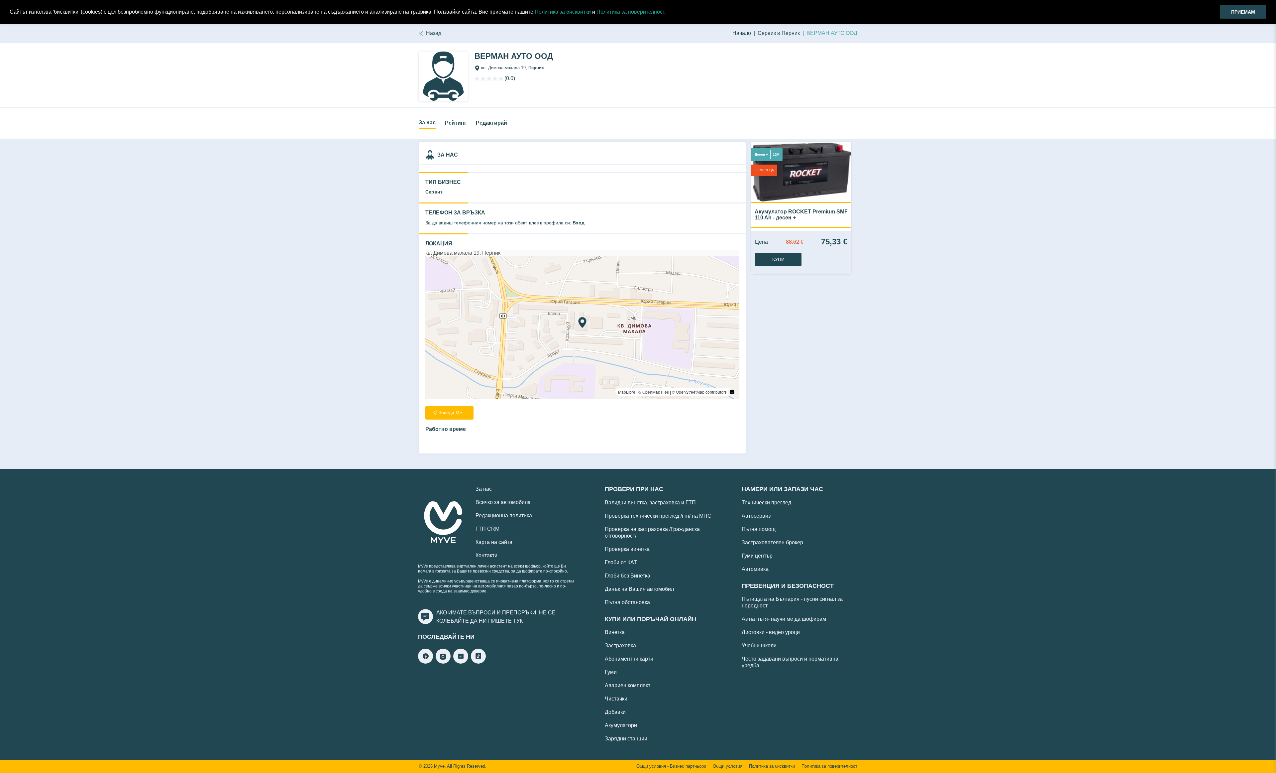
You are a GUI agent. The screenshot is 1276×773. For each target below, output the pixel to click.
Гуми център (757, 556)
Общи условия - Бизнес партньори (671, 766)
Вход (579, 222)
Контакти (486, 555)
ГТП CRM (487, 529)
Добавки (615, 712)
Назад (433, 33)
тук (518, 621)
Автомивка (755, 569)
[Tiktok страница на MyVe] (478, 662)
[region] (582, 327)
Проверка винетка (627, 549)
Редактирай (491, 123)
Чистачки (616, 699)
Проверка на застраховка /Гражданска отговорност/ (652, 532)
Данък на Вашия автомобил (639, 589)
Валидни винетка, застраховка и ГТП (650, 502)
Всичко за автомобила (503, 502)
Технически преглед (766, 502)
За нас (427, 122)
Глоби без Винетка (627, 576)
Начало (741, 33)
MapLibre (626, 392)
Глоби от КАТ (621, 562)
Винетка (615, 632)
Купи (778, 259)
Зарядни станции (626, 738)
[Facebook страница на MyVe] (425, 662)
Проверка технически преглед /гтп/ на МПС (658, 516)
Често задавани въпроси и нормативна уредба (790, 662)
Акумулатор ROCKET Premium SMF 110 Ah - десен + (801, 214)
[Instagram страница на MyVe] (443, 662)
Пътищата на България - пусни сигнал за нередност (792, 602)
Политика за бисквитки (563, 12)
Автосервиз (756, 516)
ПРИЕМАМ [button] (1243, 12)
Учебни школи (759, 645)
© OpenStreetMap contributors (699, 392)
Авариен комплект (627, 685)
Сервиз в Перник (779, 33)
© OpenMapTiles (653, 392)
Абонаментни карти (629, 659)
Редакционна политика (504, 515)
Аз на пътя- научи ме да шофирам (784, 619)
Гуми (611, 672)
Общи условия (727, 766)
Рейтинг (456, 123)
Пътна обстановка (627, 602)
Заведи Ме (450, 412)
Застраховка (620, 645)
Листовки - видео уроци (771, 632)
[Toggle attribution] (732, 392)
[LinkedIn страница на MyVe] (460, 662)
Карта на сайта (494, 542)
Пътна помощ (759, 529)
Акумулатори (621, 725)
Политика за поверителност (630, 12)
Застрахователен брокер (772, 542)
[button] (668, 12)
